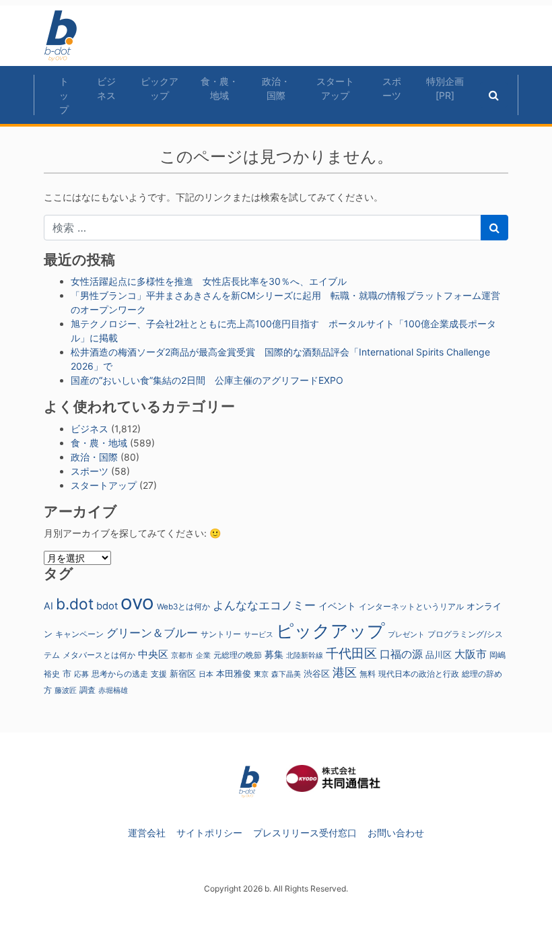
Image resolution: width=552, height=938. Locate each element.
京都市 (182, 655)
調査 (87, 690)
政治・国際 (276, 88)
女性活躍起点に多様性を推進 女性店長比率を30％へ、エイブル (209, 281)
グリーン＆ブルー (152, 633)
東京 (261, 674)
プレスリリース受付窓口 (305, 832)
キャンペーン (79, 634)
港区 (345, 672)
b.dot (75, 604)
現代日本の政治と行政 (418, 674)
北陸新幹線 (304, 655)
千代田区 (351, 653)
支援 (159, 674)
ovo (137, 602)
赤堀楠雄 (113, 690)
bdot (107, 606)
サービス (258, 634)
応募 (81, 674)
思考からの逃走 (120, 674)
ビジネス (106, 88)
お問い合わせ (396, 832)
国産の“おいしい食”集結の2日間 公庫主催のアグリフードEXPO (207, 380)
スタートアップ (335, 88)
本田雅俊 (233, 674)
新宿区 (183, 674)
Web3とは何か (183, 606)
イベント (337, 605)
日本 (206, 674)
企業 (203, 655)
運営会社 (147, 832)
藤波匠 (66, 690)
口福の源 (401, 654)
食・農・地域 (219, 88)
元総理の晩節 (237, 655)
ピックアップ (159, 88)
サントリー (221, 634)
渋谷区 (317, 673)
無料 (367, 674)
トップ (64, 95)
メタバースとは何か (99, 655)
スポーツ (391, 88)
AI (48, 605)
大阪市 (470, 654)
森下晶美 (286, 674)
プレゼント (406, 634)
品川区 (438, 655)
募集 (274, 654)
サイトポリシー (209, 832)
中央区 (153, 654)
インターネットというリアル (411, 606)
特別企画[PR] (445, 88)
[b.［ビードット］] (249, 780)
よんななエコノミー (264, 605)
